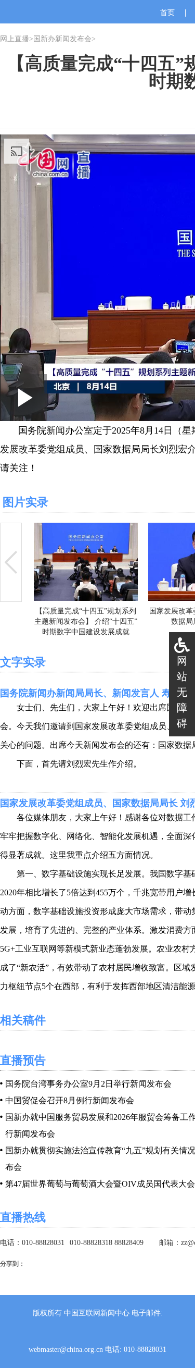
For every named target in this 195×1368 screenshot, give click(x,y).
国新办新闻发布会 (62, 39)
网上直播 (14, 39)
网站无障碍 (182, 692)
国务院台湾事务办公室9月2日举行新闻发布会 (88, 1083)
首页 (167, 13)
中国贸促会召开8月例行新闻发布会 (69, 1100)
